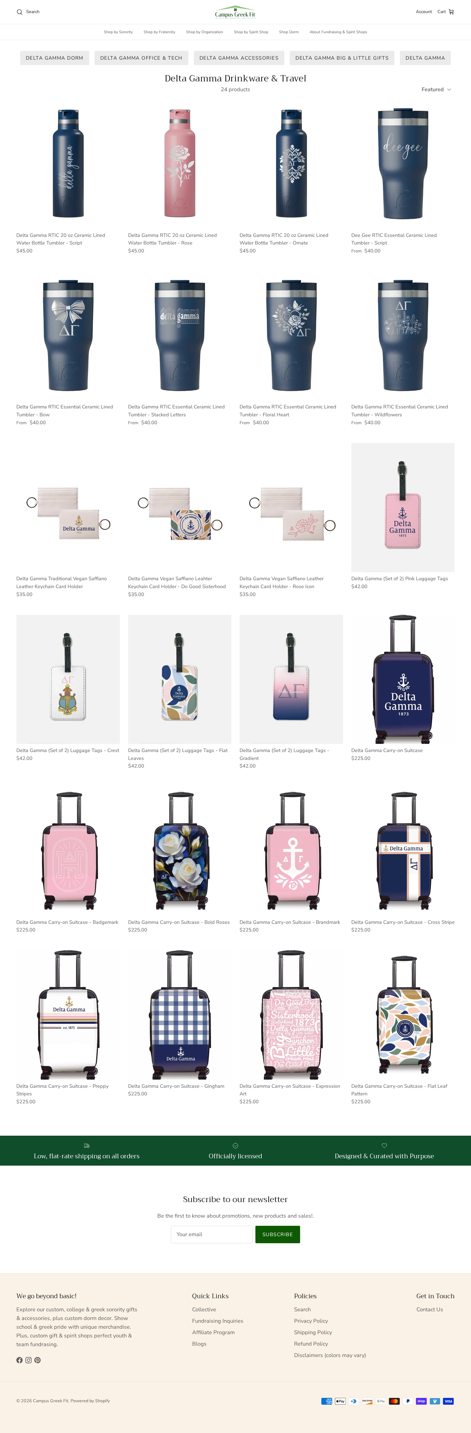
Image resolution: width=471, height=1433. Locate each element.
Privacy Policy (311, 1321)
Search (302, 1309)
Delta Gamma (425, 58)
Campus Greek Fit (50, 1401)
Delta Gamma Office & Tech (141, 58)
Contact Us (429, 1309)
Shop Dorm (289, 32)
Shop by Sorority (118, 32)
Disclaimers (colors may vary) (330, 1355)
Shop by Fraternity (159, 32)
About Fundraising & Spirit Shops (338, 32)
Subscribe (277, 1234)
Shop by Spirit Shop (251, 32)
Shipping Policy (313, 1332)
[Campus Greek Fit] (235, 12)
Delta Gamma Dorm (54, 58)
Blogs (199, 1344)
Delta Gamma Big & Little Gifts (342, 58)
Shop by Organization (204, 32)
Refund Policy (311, 1344)
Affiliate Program (213, 1332)
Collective (204, 1309)
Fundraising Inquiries (217, 1321)
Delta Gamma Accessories (239, 58)
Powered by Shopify (90, 1401)
